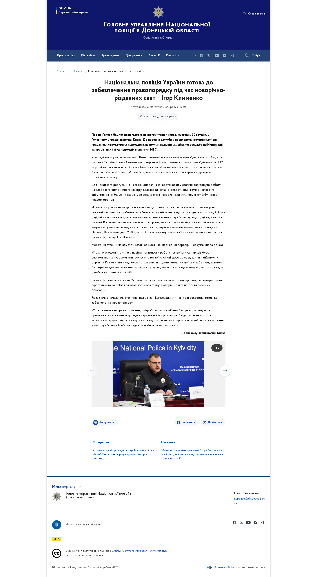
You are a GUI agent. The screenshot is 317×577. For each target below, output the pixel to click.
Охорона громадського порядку (158, 116)
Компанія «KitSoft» (225, 567)
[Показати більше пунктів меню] (196, 56)
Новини (77, 71)
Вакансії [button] (154, 55)
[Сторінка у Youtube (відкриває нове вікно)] (217, 55)
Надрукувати (106, 422)
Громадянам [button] (110, 55)
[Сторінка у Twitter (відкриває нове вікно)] (209, 55)
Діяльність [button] (88, 55)
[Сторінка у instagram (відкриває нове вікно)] (225, 55)
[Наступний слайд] (225, 371)
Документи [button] (133, 55)
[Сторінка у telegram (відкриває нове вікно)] (232, 55)
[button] (67, 486)
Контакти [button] (172, 55)
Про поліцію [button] (66, 55)
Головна (62, 71)
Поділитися (188, 422)
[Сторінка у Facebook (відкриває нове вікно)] (201, 55)
